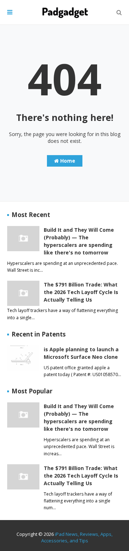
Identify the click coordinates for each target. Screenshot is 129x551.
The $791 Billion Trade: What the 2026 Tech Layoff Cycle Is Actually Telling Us (81, 292)
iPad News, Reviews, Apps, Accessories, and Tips (77, 537)
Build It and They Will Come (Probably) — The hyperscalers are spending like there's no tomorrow (79, 241)
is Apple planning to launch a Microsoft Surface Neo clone (81, 353)
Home (67, 160)
